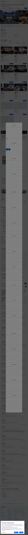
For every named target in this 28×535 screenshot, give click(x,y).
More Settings (3, 532)
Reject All (16, 532)
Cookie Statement (9, 526)
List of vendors (3, 530)
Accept (21, 532)
